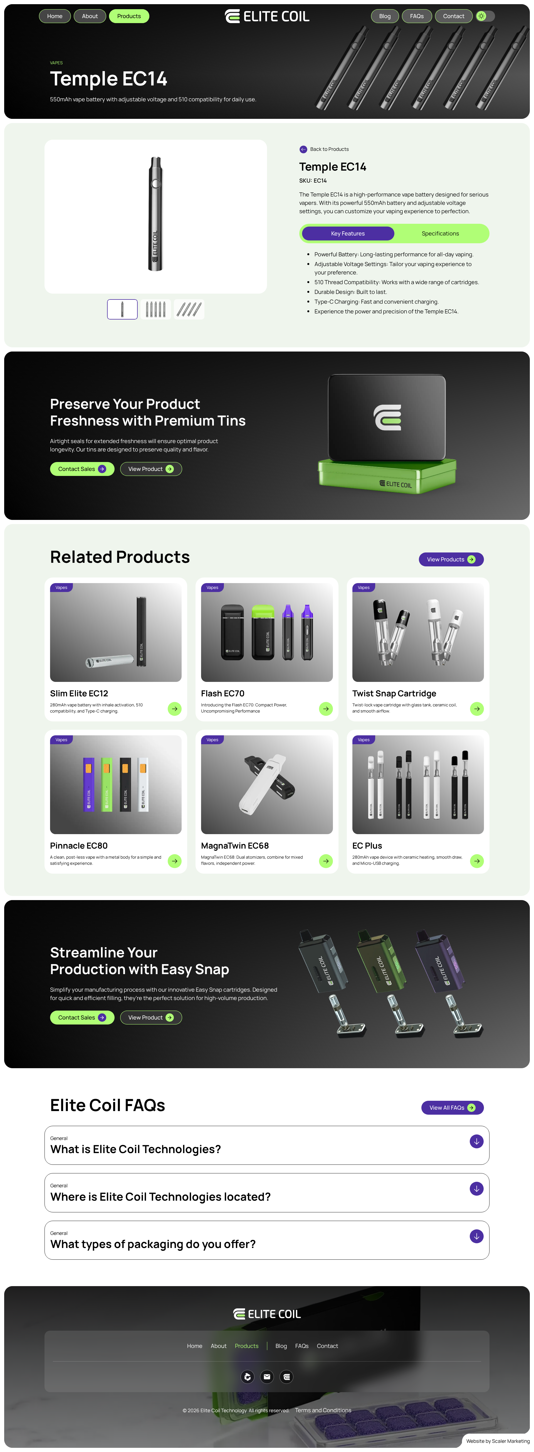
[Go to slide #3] (189, 309)
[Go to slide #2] (155, 309)
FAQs (302, 1346)
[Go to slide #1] (122, 309)
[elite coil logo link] (267, 16)
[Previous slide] (52, 216)
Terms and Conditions (323, 1410)
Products (247, 1346)
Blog (281, 1346)
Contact (327, 1346)
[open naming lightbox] (155, 214)
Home (194, 1346)
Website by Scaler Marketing (498, 1441)
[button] (485, 16)
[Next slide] (258, 216)
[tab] (348, 233)
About (219, 1346)
